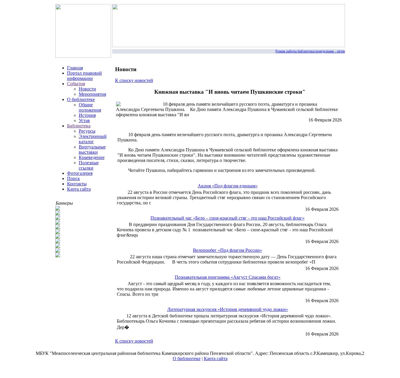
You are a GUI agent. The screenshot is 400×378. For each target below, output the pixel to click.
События (76, 83)
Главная (75, 67)
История (87, 115)
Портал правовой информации (84, 76)
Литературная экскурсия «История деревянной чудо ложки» (227, 309)
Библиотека (78, 125)
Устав (84, 120)
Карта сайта (79, 189)
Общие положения (90, 107)
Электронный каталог (93, 139)
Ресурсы (87, 131)
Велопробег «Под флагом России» (227, 250)
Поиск (73, 178)
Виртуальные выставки (92, 149)
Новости (87, 88)
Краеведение (92, 157)
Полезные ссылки (89, 165)
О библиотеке (81, 99)
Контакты (77, 183)
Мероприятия (92, 94)
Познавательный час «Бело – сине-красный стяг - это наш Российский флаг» (228, 217)
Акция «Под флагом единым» (228, 185)
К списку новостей (134, 80)
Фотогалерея (80, 173)
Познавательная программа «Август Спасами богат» (228, 277)
